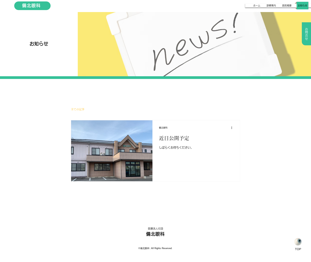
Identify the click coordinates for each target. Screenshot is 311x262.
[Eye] (298, 242)
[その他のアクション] (233, 128)
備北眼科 (31, 5)
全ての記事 (77, 109)
